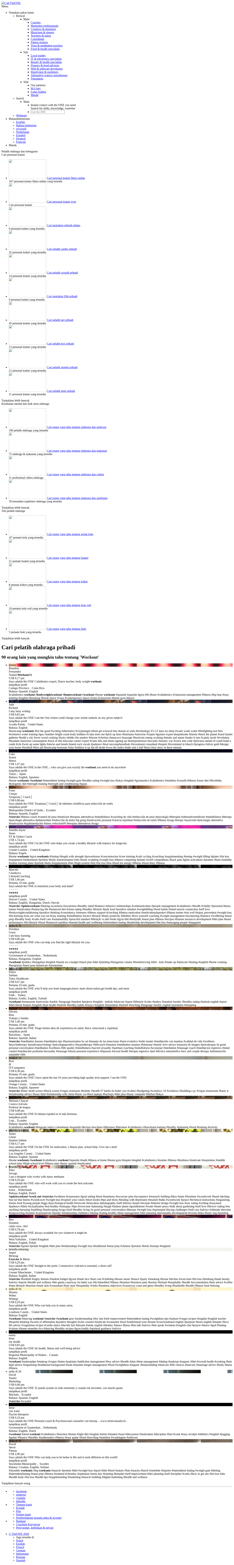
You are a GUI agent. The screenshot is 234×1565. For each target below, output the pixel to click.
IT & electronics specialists (46, 58)
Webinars (21, 115)
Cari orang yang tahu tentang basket (67, 557)
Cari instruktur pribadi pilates (63, 225)
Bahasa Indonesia (26, 125)
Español (20, 135)
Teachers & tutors (41, 35)
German (20, 1550)
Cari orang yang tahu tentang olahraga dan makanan (77, 450)
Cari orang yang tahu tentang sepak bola (70, 534)
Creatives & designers (43, 29)
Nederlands (22, 132)
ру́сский (21, 128)
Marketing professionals (44, 25)
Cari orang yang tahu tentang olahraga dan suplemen (77, 498)
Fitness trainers (39, 42)
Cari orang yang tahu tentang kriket (67, 581)
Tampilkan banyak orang (15, 1483)
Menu (4, 6)
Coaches (36, 22)
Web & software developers (47, 68)
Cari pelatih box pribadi (60, 343)
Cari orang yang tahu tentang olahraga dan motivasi (76, 427)
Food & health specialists (45, 48)
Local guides (38, 55)
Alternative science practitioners (49, 75)
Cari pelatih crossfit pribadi (62, 272)
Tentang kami (24, 1504)
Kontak (20, 1507)
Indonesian (22, 1553)
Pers (18, 1511)
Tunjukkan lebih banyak (15, 400)
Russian (20, 1557)
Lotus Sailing (38, 91)
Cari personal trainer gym (61, 201)
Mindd (34, 95)
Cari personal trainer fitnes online (66, 178)
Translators (37, 78)
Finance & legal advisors (45, 65)
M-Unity (36, 88)
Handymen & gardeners (44, 72)
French (20, 1547)
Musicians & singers (42, 32)
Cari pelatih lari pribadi (60, 320)
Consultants (37, 39)
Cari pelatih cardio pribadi (62, 249)
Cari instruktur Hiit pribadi (62, 296)
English (20, 122)
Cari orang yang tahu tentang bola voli (69, 605)
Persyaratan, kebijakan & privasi (34, 1527)
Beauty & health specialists (46, 62)
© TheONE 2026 (19, 1533)
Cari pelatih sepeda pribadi (62, 367)
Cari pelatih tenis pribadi (61, 390)
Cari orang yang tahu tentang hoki (66, 628)
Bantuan (21, 1521)
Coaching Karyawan (28, 1524)
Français (21, 141)
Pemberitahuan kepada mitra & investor (39, 1517)
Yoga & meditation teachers (47, 45)
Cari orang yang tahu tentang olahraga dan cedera (75, 474)
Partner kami (23, 1514)
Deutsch (21, 138)
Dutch (19, 1540)
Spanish (20, 1560)
